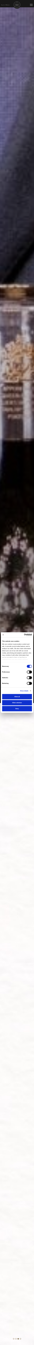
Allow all (17, 696)
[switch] (29, 672)
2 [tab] (16, 1339)
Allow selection (17, 702)
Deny (17, 708)
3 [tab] (18, 1339)
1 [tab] (13, 1339)
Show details (24, 691)
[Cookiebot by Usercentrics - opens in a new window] (24, 635)
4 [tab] (20, 1339)
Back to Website (5, 5)
